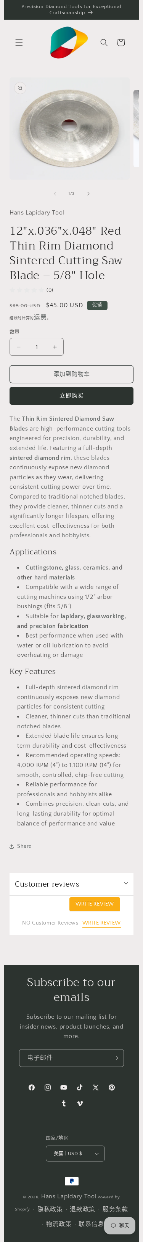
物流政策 (59, 1224)
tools (124, 428)
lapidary (72, 616)
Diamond (87, 418)
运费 (40, 317)
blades (100, 458)
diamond (46, 458)
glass (72, 567)
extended (23, 448)
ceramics (96, 567)
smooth (28, 775)
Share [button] (24, 846)
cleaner (57, 506)
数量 (15, 332)
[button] (19, 42)
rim (66, 458)
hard (40, 577)
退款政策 (82, 1209)
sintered (22, 458)
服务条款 (115, 1209)
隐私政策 (50, 1209)
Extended (39, 735)
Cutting (36, 567)
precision (66, 438)
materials (62, 577)
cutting (105, 428)
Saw (108, 418)
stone (54, 567)
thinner (81, 506)
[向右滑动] (88, 193)
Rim (41, 418)
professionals (29, 535)
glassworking (105, 616)
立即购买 (71, 396)
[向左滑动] (55, 193)
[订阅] (115, 1058)
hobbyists (75, 535)
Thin (28, 418)
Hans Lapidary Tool (69, 1196)
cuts (100, 506)
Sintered (61, 418)
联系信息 (91, 1224)
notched (91, 496)
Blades (19, 428)
